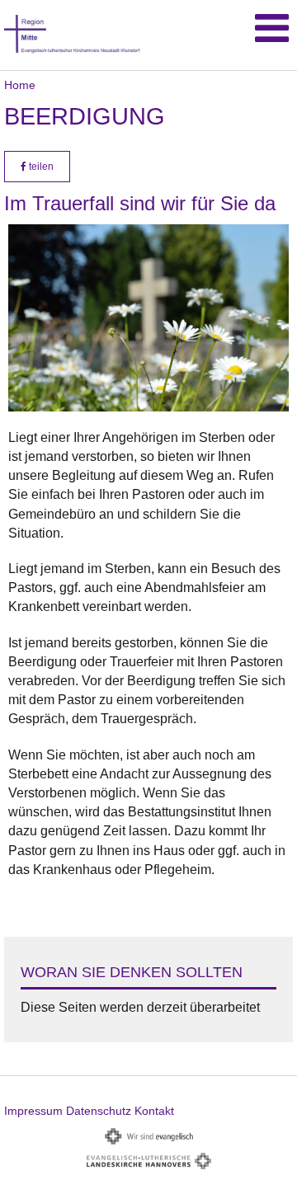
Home (19, 85)
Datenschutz (98, 1110)
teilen (40, 166)
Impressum (33, 1110)
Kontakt (154, 1110)
